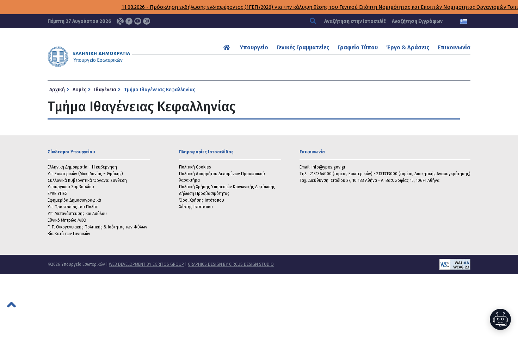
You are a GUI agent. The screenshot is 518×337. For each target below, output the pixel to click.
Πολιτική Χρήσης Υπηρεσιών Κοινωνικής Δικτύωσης (227, 186)
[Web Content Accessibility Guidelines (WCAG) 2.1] (372, 264)
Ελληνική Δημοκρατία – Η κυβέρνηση (82, 167)
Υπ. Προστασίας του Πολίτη (73, 206)
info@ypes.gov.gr (328, 167)
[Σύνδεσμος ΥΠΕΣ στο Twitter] (120, 21)
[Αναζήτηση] (314, 21)
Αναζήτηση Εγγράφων (417, 21)
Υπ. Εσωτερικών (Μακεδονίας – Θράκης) (85, 173)
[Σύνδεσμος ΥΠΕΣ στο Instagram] (146, 21)
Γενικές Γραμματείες (303, 47)
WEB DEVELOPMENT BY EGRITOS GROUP (146, 264)
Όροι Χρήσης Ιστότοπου (201, 200)
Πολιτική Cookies (195, 167)
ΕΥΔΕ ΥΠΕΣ (57, 193)
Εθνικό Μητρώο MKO (67, 220)
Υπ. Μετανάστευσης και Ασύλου (77, 213)
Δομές (79, 90)
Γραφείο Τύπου (358, 47)
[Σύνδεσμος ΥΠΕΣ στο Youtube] (137, 21)
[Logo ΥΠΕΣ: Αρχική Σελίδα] (111, 57)
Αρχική (57, 90)
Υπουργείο (254, 47)
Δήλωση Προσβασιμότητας (204, 193)
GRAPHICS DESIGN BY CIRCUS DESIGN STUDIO (231, 264)
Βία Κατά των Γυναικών (69, 233)
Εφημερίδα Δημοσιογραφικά (74, 200)
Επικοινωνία (454, 47)
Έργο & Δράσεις (407, 47)
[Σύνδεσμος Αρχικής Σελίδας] (227, 47)
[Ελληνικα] (463, 21)
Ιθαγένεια (105, 90)
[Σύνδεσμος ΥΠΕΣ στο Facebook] (128, 21)
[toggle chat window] (500, 319)
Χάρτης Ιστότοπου (196, 206)
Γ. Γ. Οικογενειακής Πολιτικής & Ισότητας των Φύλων (97, 227)
